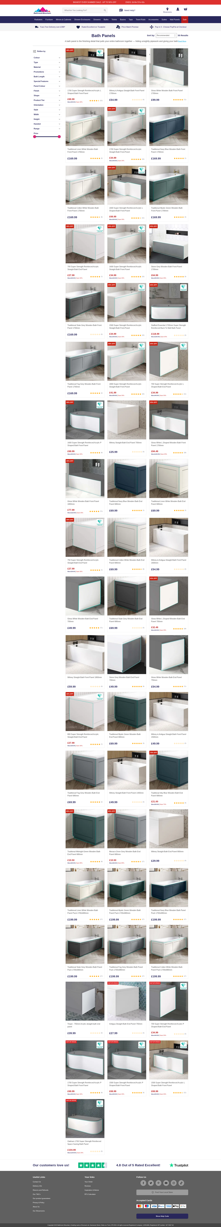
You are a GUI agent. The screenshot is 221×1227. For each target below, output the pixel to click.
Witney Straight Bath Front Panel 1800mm (84, 677)
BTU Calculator (90, 1194)
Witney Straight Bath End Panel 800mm (167, 852)
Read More (182, 41)
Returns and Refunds (40, 1190)
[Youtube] (166, 1183)
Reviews (88, 1186)
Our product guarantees (41, 1198)
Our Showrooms (39, 1211)
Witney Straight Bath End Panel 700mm (125, 443)
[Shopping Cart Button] (185, 9)
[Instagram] (173, 1183)
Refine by (41, 51)
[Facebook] (143, 1183)
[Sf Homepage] (42, 10)
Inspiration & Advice (92, 1190)
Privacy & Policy (38, 1202)
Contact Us (37, 1182)
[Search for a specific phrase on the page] (105, 10)
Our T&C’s (36, 1194)
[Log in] (177, 9)
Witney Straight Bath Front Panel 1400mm (126, 793)
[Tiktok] (181, 1183)
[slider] (34, 136)
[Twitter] (151, 1183)
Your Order (89, 1182)
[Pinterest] (158, 1183)
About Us (36, 1207)
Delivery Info (37, 1186)
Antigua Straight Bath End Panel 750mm (125, 1024)
